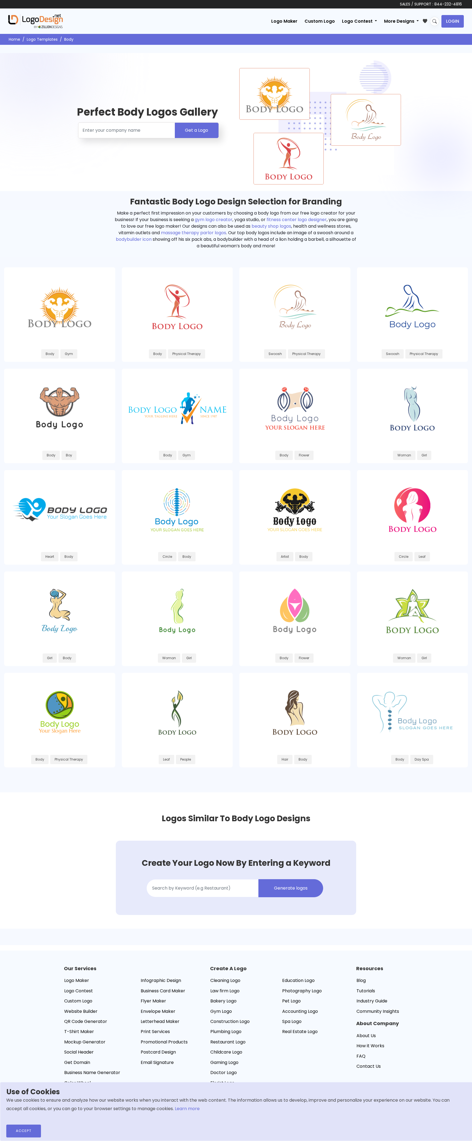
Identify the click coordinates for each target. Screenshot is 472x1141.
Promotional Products (164, 1042)
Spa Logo (292, 1021)
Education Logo (298, 980)
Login (452, 21)
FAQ (360, 1056)
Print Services (155, 1031)
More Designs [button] (399, 21)
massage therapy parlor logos (193, 233)
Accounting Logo (300, 1011)
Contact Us (368, 1066)
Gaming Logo (224, 1062)
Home (14, 39)
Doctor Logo (223, 1072)
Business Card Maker (163, 991)
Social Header (79, 1052)
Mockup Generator (84, 1042)
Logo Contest (78, 991)
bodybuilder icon (134, 239)
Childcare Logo (226, 1052)
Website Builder (81, 1011)
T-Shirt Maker (79, 1031)
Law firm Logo (225, 991)
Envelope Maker (158, 1011)
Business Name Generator (92, 1072)
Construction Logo (230, 1021)
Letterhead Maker (160, 1021)
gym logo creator (213, 219)
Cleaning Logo (225, 980)
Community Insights (377, 1011)
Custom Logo (320, 21)
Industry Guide (371, 1001)
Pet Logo (291, 1001)
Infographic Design (161, 980)
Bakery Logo (223, 1001)
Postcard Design (158, 1052)
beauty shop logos (271, 226)
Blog (361, 980)
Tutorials (365, 991)
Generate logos (291, 888)
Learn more (187, 1108)
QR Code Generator (85, 1021)
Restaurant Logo (228, 1042)
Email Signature (157, 1062)
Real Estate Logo (300, 1031)
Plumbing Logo (225, 1031)
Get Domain (77, 1062)
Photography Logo (302, 991)
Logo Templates (42, 39)
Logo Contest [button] (358, 21)
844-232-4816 (448, 4)
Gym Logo (221, 1011)
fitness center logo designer (297, 219)
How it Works (370, 1046)
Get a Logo (196, 130)
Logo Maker (284, 21)
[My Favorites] (426, 20)
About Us (366, 1036)
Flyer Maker (153, 1001)
